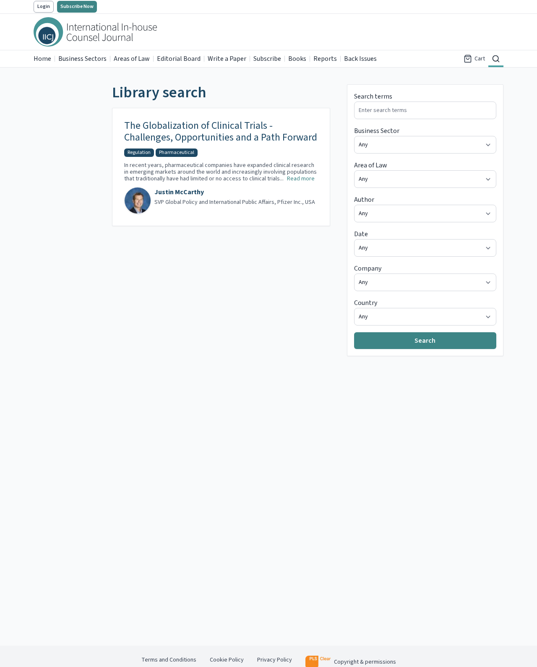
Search (424, 340)
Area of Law (370, 165)
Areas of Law (132, 58)
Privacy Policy (274, 660)
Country (365, 302)
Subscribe (267, 58)
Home (42, 58)
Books (297, 58)
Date (361, 234)
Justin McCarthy (179, 192)
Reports (325, 58)
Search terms (373, 96)
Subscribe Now (77, 6)
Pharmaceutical (176, 152)
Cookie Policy (227, 660)
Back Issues (360, 58)
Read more (301, 179)
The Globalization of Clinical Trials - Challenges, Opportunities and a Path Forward (220, 131)
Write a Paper (227, 58)
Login (43, 6)
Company (367, 268)
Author (364, 199)
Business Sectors (82, 58)
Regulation (139, 152)
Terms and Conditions (168, 660)
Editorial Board (179, 58)
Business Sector (376, 130)
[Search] (495, 58)
